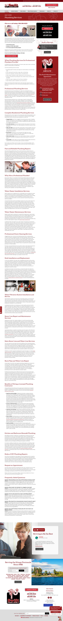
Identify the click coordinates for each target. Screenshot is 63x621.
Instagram (51, 598)
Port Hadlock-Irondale (18, 576)
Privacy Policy (47, 605)
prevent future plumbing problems (24, 102)
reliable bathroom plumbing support (15, 277)
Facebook (49, 598)
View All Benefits (47, 99)
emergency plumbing (9, 334)
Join (47, 613)
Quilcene (24, 577)
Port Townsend (15, 577)
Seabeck (29, 577)
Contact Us (47, 28)
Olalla (23, 575)
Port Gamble (10, 576)
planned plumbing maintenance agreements (15, 419)
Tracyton (23, 578)
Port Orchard (8, 577)
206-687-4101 (36, 6)
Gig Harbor (28, 574)
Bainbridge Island (9, 574)
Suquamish (18, 578)
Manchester (18, 575)
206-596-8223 (26, 6)
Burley (15, 574)
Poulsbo (20, 577)
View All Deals (47, 52)
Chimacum (22, 574)
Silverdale (13, 578)
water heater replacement (24, 219)
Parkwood (27, 575)
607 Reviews (41, 529)
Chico (18, 574)
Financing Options (49, 590)
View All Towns (18, 582)
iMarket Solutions (25, 617)
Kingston (13, 575)
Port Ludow (26, 576)
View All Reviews (39, 549)
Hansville (9, 575)
